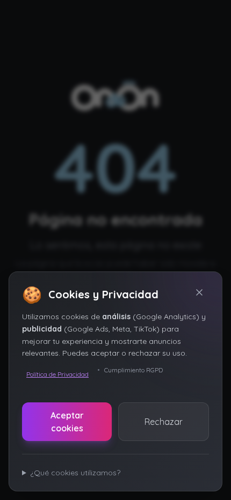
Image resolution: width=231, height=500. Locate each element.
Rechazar (164, 421)
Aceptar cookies (67, 421)
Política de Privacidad (57, 374)
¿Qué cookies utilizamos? (75, 472)
